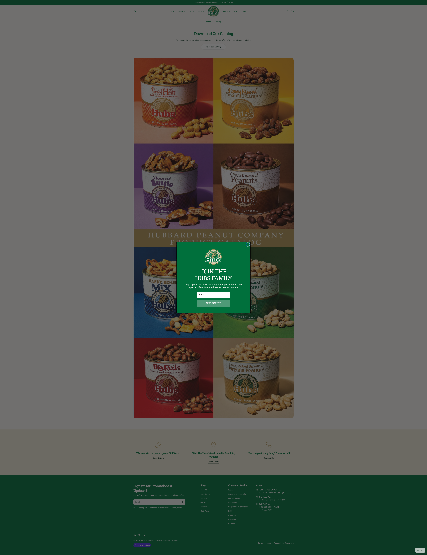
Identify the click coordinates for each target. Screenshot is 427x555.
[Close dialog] (248, 244)
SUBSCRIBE (213, 303)
